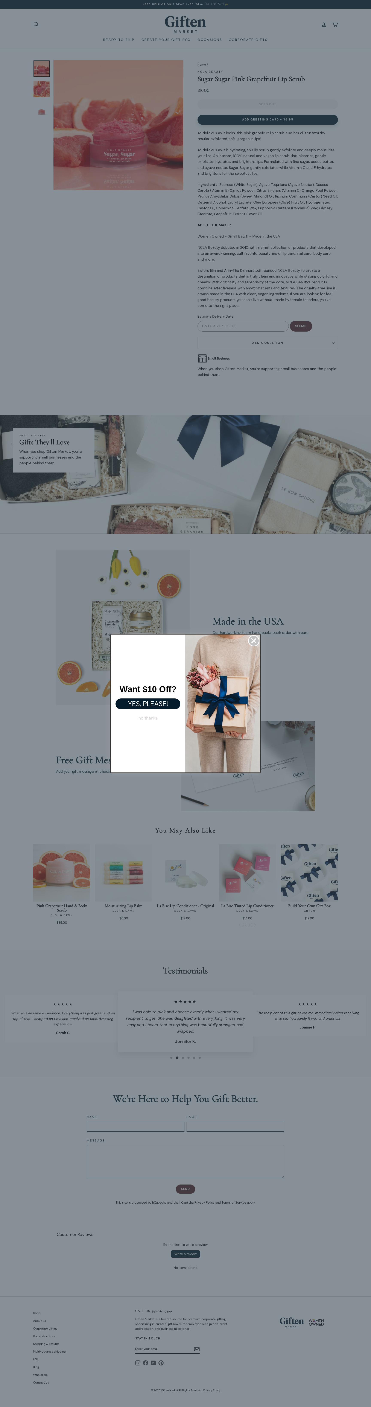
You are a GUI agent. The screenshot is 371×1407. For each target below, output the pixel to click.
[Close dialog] (254, 641)
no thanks (147, 718)
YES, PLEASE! (148, 703)
